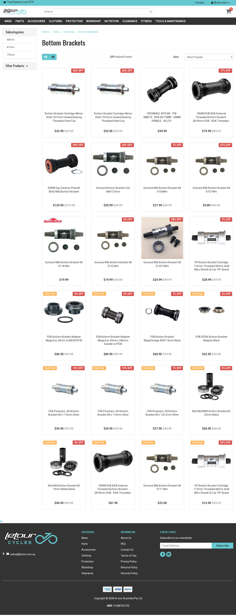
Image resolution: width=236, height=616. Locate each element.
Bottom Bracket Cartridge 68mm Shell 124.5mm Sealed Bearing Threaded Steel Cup (113, 117)
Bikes (8, 21)
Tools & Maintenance (170, 21)
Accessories (36, 21)
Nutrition (112, 21)
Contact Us (127, 549)
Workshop (93, 21)
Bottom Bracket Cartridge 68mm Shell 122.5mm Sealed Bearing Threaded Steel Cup (64, 117)
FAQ (123, 543)
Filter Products (15, 66)
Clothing (55, 21)
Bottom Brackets (88, 31)
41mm (10, 47)
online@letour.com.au (22, 554)
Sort (176, 56)
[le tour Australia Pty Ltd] (15, 11)
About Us (126, 537)
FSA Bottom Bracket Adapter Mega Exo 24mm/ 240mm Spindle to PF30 (113, 340)
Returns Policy (129, 567)
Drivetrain (69, 31)
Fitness (146, 21)
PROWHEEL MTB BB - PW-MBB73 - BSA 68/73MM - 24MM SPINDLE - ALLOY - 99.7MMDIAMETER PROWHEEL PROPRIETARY (162, 120)
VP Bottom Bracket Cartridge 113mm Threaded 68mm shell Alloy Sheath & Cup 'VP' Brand (211, 489)
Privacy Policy (129, 561)
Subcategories (15, 32)
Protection (74, 21)
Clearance (129, 21)
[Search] (151, 11)
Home (45, 31)
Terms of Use (128, 555)
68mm (10, 39)
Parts (19, 21)
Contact (199, 2)
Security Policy (129, 573)
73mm (10, 54)
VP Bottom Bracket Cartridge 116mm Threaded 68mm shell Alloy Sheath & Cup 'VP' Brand (211, 266)
